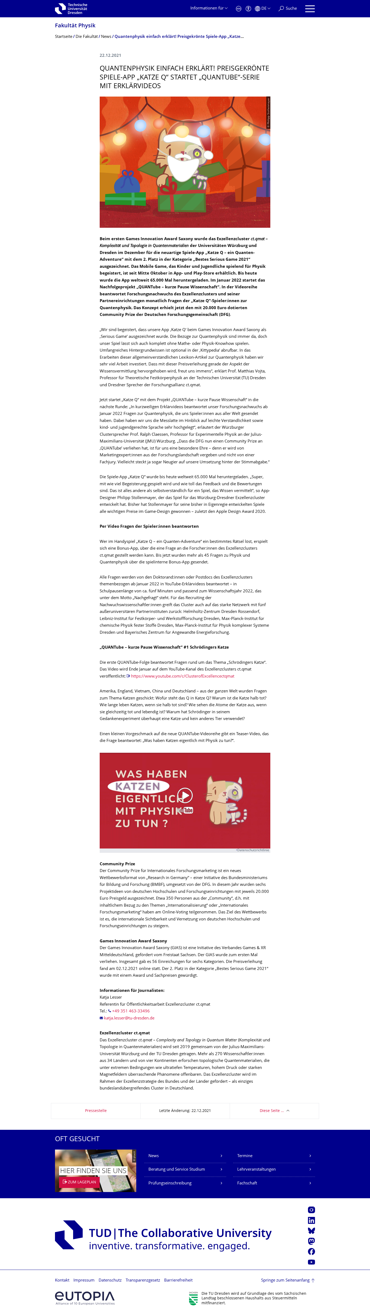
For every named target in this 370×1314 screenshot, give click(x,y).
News (153, 1156)
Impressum (84, 1281)
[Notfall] (239, 8)
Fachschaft (247, 1183)
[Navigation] (310, 8)
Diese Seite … (272, 1111)
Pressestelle (96, 1111)
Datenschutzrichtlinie (253, 850)
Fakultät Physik (75, 26)
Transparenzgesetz (143, 1281)
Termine (244, 1156)
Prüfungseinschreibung (170, 1183)
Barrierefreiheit (178, 1281)
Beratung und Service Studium (176, 1170)
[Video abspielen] (185, 801)
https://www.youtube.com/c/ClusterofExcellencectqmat (182, 677)
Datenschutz (110, 1281)
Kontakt (62, 1281)
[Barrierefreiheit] (248, 8)
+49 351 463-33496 (131, 1011)
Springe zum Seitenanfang (285, 1281)
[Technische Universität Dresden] (71, 8)
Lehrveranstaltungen (256, 1170)
